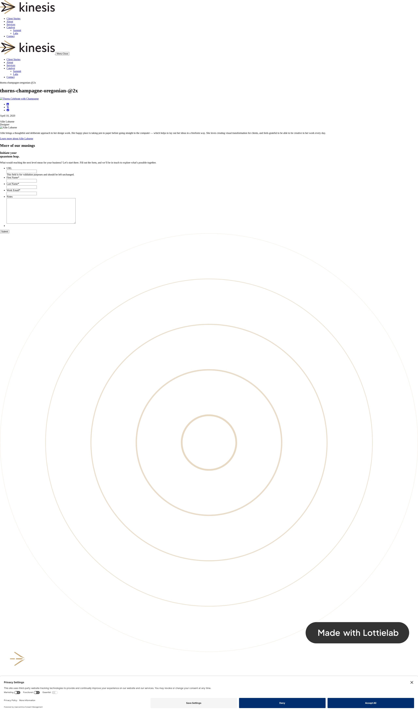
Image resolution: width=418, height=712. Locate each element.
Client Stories (13, 18)
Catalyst (11, 27)
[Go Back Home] (27, 13)
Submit (4, 231)
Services (11, 24)
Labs (15, 33)
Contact (11, 36)
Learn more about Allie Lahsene (16, 138)
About (10, 21)
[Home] (28, 53)
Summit (17, 30)
